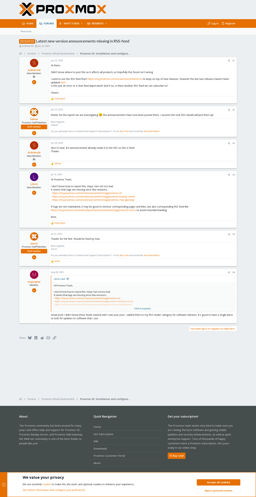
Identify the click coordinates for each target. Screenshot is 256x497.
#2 (233, 109)
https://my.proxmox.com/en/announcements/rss (115, 79)
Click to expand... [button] (143, 308)
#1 (233, 60)
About (97, 463)
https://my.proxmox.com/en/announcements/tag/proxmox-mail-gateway (93, 199)
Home (97, 426)
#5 (233, 234)
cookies (46, 484)
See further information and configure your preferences (54, 490)
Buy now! (178, 455)
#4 (233, 174)
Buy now (124, 131)
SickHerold (27, 45)
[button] (82, 23)
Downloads (100, 448)
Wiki (96, 441)
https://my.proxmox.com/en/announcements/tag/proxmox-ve (87, 193)
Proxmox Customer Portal (109, 455)
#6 (233, 272)
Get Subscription (103, 434)
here (63, 82)
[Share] (229, 60)
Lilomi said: (59, 278)
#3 (233, 143)
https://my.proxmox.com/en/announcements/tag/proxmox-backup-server (93, 196)
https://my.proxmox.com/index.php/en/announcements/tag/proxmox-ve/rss (93, 210)
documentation (152, 131)
